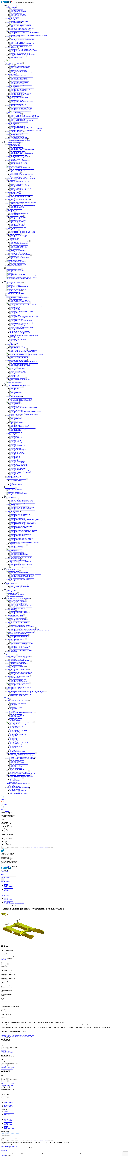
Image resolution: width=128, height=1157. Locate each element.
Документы (6, 885)
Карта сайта (4, 1150)
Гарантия (6, 1104)
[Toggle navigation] (2, 879)
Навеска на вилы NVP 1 (7, 1085)
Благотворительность (9, 1128)
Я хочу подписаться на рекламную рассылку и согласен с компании (27, 847)
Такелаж (7, 832)
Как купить (3, 1100)
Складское (7, 830)
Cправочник (7, 1114)
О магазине (6, 889)
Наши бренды (7, 1119)
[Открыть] (16, 6)
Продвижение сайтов (6, 1147)
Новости (6, 884)
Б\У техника (5, 811)
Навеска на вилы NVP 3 (7, 1052)
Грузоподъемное (9, 829)
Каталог (3, 874)
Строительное (8, 843)
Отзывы (6, 1126)
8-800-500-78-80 (5, 866)
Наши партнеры (8, 1120)
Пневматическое (9, 844)
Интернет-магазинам (9, 1113)
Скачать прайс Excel (9, 1106)
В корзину (3, 1050)
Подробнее (3, 959)
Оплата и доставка (8, 886)
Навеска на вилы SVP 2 (7, 1069)
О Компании (4, 1116)
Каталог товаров (8, 1124)
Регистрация (4, 877)
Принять (9, 1155)
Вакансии (6, 1127)
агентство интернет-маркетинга (20, 1147)
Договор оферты (8, 1105)
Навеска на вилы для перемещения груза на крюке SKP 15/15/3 (17, 1036)
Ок (15, 1138)
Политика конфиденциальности (9, 1146)
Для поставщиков (8, 1122)
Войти (9, 877)
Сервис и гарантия (8, 888)
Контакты (6, 890)
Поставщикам (4, 871)
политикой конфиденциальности (39, 847)
